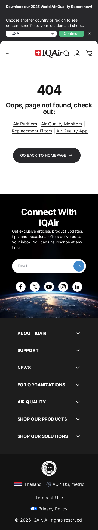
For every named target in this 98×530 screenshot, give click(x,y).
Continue (71, 33)
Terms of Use (49, 497)
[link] (66, 53)
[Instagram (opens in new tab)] (63, 287)
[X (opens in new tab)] (35, 287)
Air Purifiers (25, 124)
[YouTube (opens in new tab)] (49, 287)
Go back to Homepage (43, 155)
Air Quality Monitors (61, 124)
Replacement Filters (32, 131)
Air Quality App (72, 131)
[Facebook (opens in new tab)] (21, 287)
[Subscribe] (79, 266)
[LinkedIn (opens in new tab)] (77, 287)
